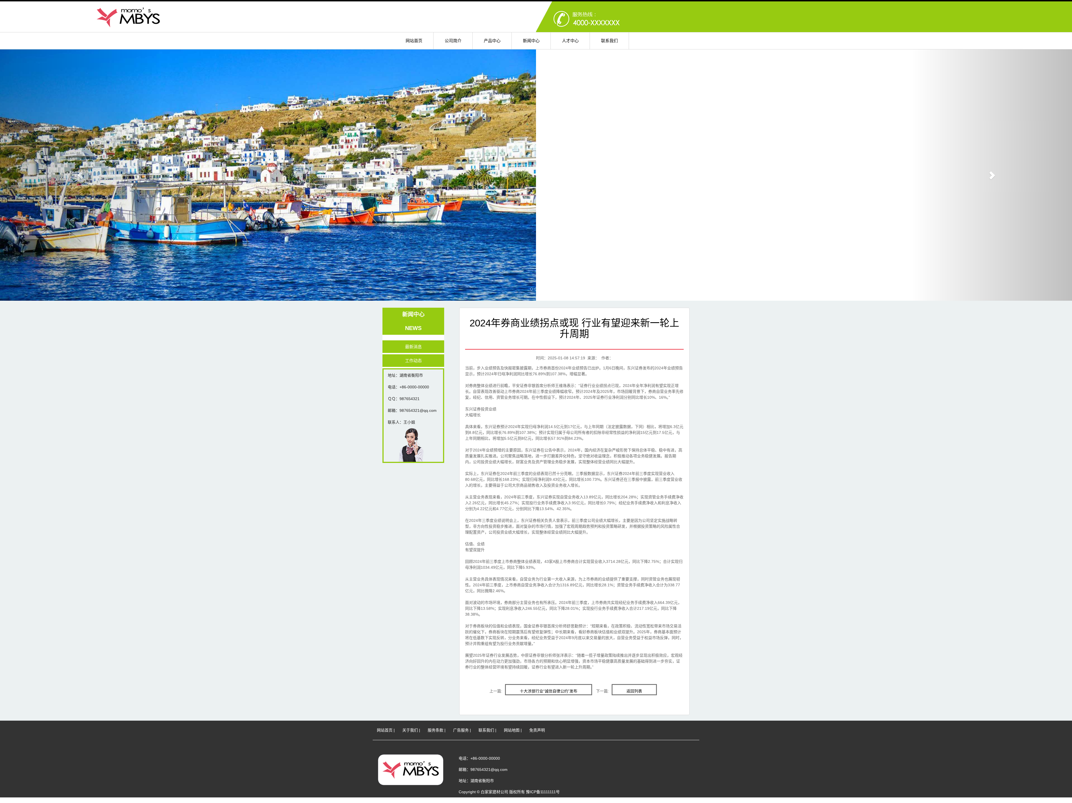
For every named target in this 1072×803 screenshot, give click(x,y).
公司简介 (453, 40)
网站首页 (414, 40)
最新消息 (413, 346)
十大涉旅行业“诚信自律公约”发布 (548, 691)
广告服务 (461, 730)
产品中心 (492, 40)
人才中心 (570, 40)
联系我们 (609, 40)
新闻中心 (531, 40)
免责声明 (537, 730)
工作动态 (413, 360)
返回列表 (634, 691)
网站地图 (512, 730)
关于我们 (410, 730)
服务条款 (435, 730)
